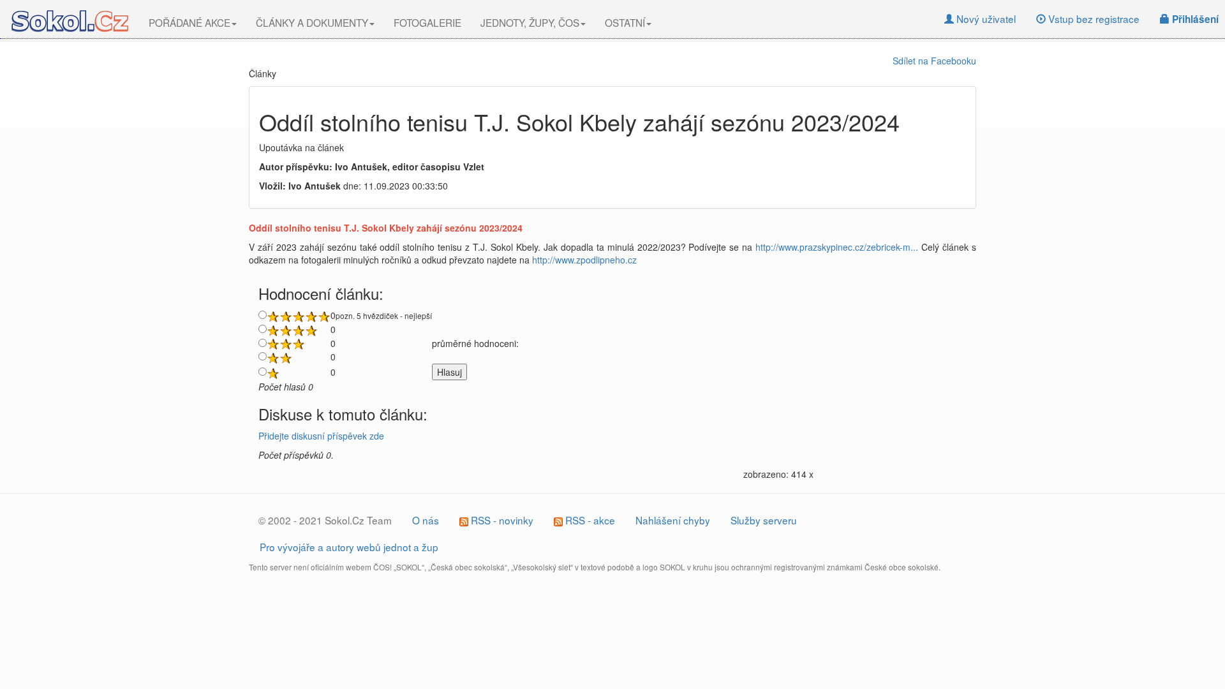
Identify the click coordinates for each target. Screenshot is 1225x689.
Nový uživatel (985, 18)
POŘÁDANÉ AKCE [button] (189, 22)
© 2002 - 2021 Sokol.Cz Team (325, 520)
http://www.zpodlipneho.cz (584, 259)
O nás (425, 520)
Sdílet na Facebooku (934, 60)
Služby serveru (764, 520)
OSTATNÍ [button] (625, 22)
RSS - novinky (500, 520)
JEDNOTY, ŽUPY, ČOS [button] (529, 22)
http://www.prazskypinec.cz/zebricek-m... (836, 247)
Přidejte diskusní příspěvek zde (321, 435)
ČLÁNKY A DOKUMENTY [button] (312, 22)
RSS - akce (589, 520)
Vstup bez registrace (1093, 18)
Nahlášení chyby (672, 520)
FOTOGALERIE (427, 22)
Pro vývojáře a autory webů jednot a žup (349, 547)
